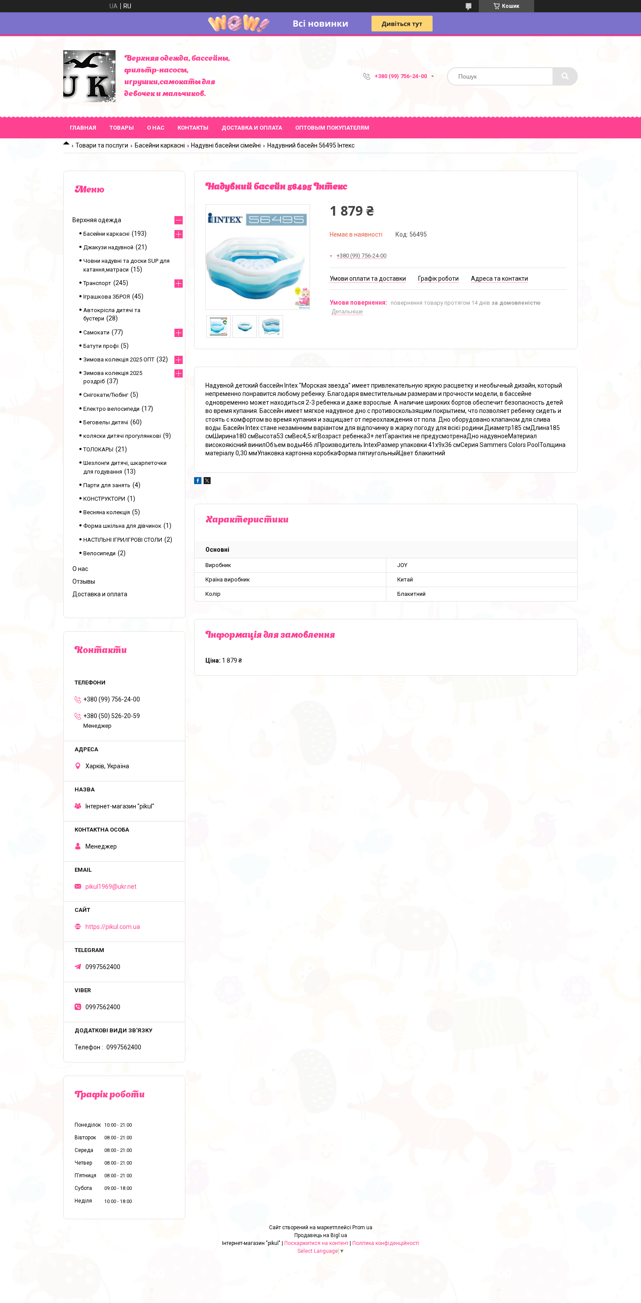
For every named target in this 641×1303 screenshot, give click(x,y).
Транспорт (97, 283)
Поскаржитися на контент (316, 1243)
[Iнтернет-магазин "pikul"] (89, 76)
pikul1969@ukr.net (110, 886)
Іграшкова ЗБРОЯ (106, 296)
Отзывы (83, 581)
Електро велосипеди (111, 409)
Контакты (192, 127)
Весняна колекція (106, 512)
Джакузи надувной (108, 247)
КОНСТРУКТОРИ (104, 498)
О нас (155, 127)
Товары (121, 127)
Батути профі (101, 346)
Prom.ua (362, 1227)
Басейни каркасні (160, 145)
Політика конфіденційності (385, 1243)
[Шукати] (565, 76)
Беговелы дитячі (105, 422)
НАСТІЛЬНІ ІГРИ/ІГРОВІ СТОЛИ (122, 539)
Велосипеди (99, 553)
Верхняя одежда (96, 220)
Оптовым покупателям (332, 127)
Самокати (96, 332)
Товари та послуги (101, 145)
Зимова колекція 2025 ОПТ (118, 359)
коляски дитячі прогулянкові (122, 436)
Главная (83, 127)
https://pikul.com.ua (112, 926)
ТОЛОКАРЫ (98, 449)
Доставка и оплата (252, 127)
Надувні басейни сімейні (226, 145)
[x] (207, 481)
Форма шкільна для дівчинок (122, 526)
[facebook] (197, 481)
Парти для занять (106, 485)
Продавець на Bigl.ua (320, 1235)
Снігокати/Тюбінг (105, 395)
